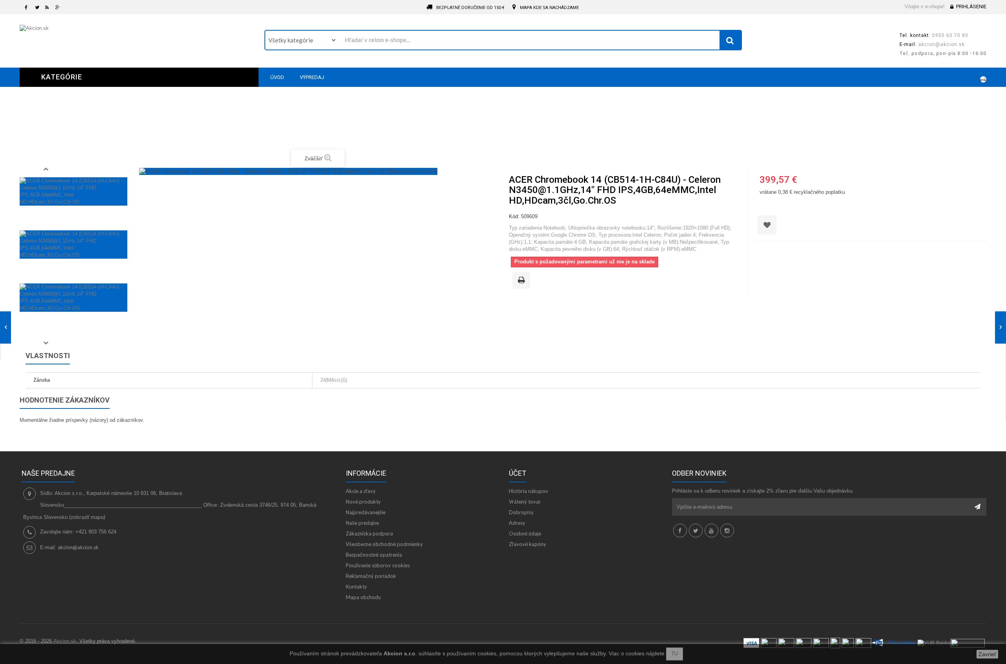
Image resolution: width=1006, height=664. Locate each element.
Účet (517, 473)
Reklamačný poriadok (371, 576)
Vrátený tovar (525, 501)
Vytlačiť (523, 280)
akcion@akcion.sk (78, 547)
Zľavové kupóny (527, 544)
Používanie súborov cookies (378, 565)
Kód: (514, 216)
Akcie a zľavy (361, 491)
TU (674, 654)
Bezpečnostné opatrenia (374, 555)
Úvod (349, 127)
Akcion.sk (64, 641)
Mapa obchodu (363, 597)
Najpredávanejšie (366, 512)
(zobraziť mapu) (87, 517)
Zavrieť (987, 654)
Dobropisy (521, 512)
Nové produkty (363, 501)
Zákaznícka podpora (369, 533)
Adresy (517, 523)
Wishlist (957, 77)
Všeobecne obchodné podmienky (384, 544)
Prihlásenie (971, 6)
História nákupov (528, 491)
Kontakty (356, 586)
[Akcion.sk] (136, 40)
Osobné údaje (525, 533)
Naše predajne (362, 523)
